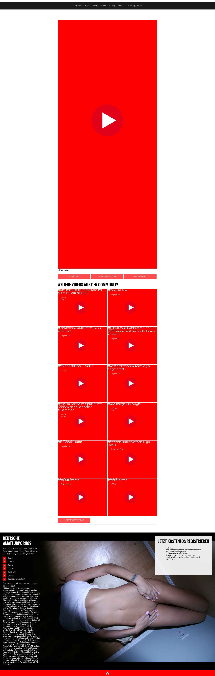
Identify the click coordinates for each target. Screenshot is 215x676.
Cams (103, 5)
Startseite (77, 5)
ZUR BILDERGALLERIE (107, 276)
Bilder (87, 5)
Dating (112, 5)
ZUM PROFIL (74, 276)
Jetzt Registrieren (134, 5)
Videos (95, 5)
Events (121, 5)
